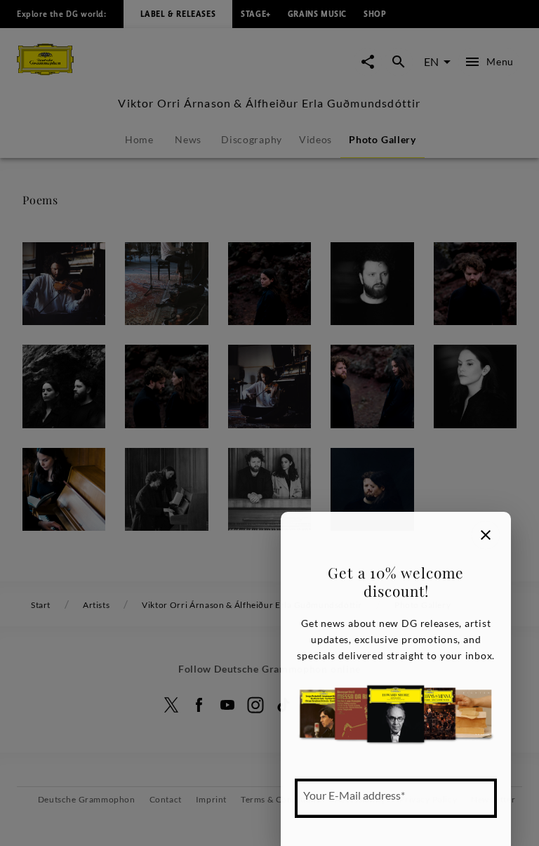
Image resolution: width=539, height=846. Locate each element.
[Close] (486, 535)
